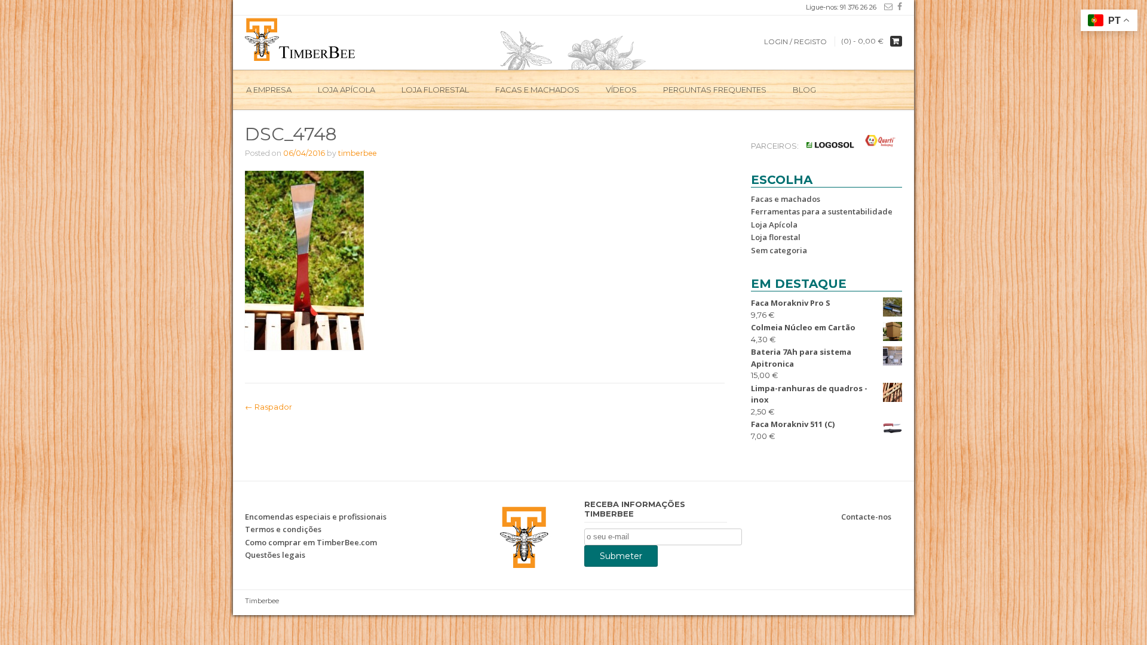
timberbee (357, 153)
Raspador (268, 406)
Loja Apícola (346, 89)
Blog (804, 89)
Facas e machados (537, 89)
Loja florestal (776, 237)
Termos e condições (283, 529)
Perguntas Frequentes (714, 89)
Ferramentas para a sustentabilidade (822, 211)
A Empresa (269, 89)
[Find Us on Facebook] (897, 6)
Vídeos (621, 89)
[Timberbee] (301, 38)
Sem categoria (779, 250)
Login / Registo (795, 41)
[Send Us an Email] (886, 6)
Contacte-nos (866, 516)
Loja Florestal (435, 89)
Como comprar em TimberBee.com (311, 542)
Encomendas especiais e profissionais (316, 516)
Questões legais (275, 554)
